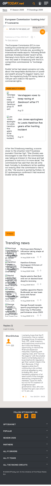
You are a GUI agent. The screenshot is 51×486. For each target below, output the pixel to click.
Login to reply (8, 329)
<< (18, 29)
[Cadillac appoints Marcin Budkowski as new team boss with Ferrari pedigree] (12, 297)
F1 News (10, 234)
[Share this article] (42, 32)
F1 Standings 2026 (35, 10)
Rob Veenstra (13, 40)
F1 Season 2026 (17, 10)
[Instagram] (33, 416)
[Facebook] (19, 416)
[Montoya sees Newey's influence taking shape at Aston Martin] (12, 254)
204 (12, 345)
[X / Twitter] (26, 416)
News (5, 10)
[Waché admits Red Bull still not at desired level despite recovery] (12, 281)
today (13, 3)
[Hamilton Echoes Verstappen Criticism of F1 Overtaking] (12, 267)
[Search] (34, 3)
